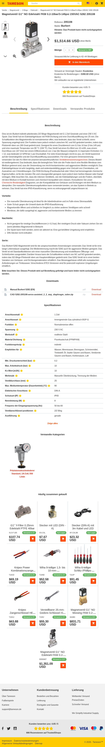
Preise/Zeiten (78, 700)
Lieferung (41, 700)
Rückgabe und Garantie (48, 705)
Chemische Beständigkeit (13, 183)
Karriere (5, 705)
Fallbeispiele (8, 700)
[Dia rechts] (15, 39)
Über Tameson (8, 696)
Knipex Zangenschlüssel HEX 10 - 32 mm (22, 612)
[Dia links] (48, 39)
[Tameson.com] (15, 3)
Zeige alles (52, 423)
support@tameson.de (11, 709)
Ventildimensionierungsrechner (73, 160)
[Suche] (79, 3)
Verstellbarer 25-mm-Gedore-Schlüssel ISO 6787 (52, 612)
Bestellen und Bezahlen (48, 696)
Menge (58, 50)
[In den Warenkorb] (32, 539)
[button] (3, 3)
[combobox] (55, 3)
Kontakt (40, 709)
